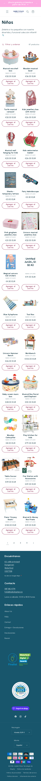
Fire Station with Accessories (30, 477)
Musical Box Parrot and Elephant (30, 395)
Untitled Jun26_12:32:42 (30, 262)
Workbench (30, 353)
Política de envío (12, 776)
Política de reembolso (24, 769)
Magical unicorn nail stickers (10, 274)
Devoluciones (10, 633)
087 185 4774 (10, 589)
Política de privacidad (14, 773)
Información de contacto (28, 776)
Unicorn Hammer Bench (10, 354)
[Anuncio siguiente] (36, 3)
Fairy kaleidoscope (30, 191)
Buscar (7, 638)
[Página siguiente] (33, 543)
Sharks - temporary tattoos (10, 192)
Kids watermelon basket (30, 151)
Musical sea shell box (10, 69)
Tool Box (30, 314)
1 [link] (7, 543)
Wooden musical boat (30, 69)
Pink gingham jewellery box (10, 233)
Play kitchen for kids (30, 436)
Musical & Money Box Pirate (30, 518)
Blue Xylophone (11, 314)
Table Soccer (11, 476)
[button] (7, 11)
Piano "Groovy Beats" (10, 518)
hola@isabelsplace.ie (14, 592)
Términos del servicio (30, 773)
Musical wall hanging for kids (10, 151)
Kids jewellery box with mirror (30, 110)
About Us (8, 611)
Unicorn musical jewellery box (30, 233)
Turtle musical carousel (10, 110)
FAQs (7, 617)
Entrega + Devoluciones (14, 628)
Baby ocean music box (11, 395)
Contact (8, 622)
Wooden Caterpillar (10, 436)
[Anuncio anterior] (4, 3)
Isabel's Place (18, 766)
